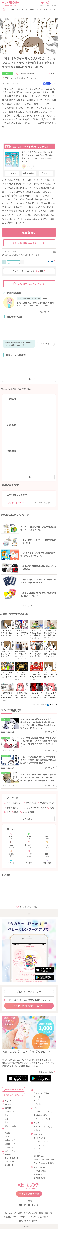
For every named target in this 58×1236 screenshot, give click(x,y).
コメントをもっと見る (27, 271)
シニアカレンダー (40, 1145)
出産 (8, 812)
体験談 (7, 1133)
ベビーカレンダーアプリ (43, 1126)
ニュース (12, 9)
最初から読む (29, 173)
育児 (6, 1122)
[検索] (48, 4)
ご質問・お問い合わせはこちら (29, 1006)
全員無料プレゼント (41, 1115)
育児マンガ (31, 803)
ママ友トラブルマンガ (36, 807)
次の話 (44, 173)
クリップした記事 (29, 906)
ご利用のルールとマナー (29, 991)
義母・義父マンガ (14, 807)
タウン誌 (37, 1103)
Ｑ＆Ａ (7, 1129)
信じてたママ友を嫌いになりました (21, 78)
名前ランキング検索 (41, 1093)
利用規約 (22, 1220)
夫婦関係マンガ (47, 803)
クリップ (47, 343)
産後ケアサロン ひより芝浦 (44, 1163)
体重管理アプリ (40, 1130)
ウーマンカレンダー (41, 1141)
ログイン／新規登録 (29, 1193)
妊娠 (52, 807)
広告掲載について (45, 1216)
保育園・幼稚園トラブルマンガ (32, 73)
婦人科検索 (9, 1165)
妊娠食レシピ (10, 1143)
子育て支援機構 (40, 1171)
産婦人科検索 (10, 1161)
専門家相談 (9, 1104)
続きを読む (29, 232)
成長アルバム (10, 1150)
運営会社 (27, 1213)
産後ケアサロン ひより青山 (44, 1159)
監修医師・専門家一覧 (14, 1095)
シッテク (37, 1148)
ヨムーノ (37, 1152)
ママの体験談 (28, 812)
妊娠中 (7, 1115)
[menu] (54, 4)
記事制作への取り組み (14, 1089)
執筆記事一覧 (44, 312)
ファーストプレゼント (42, 1118)
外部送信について (11, 1216)
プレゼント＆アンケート (43, 1111)
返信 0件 (49, 261)
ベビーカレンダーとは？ (13, 1213)
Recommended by (40, 704)
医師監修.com (39, 1156)
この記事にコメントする (31, 242)
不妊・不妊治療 (11, 1126)
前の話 (13, 173)
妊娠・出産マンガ (14, 803)
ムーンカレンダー (40, 1138)
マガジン (37, 1100)
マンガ (22, 9)
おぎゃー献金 (39, 1174)
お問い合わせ (32, 1220)
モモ (52, 73)
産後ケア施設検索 (11, 1158)
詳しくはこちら (46, 1072)
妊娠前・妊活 (10, 1111)
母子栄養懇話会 (40, 1178)
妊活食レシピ (10, 1147)
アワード (37, 1096)
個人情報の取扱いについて (42, 1213)
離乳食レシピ (10, 1140)
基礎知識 (8, 1108)
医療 (16, 812)
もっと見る (27, 379)
